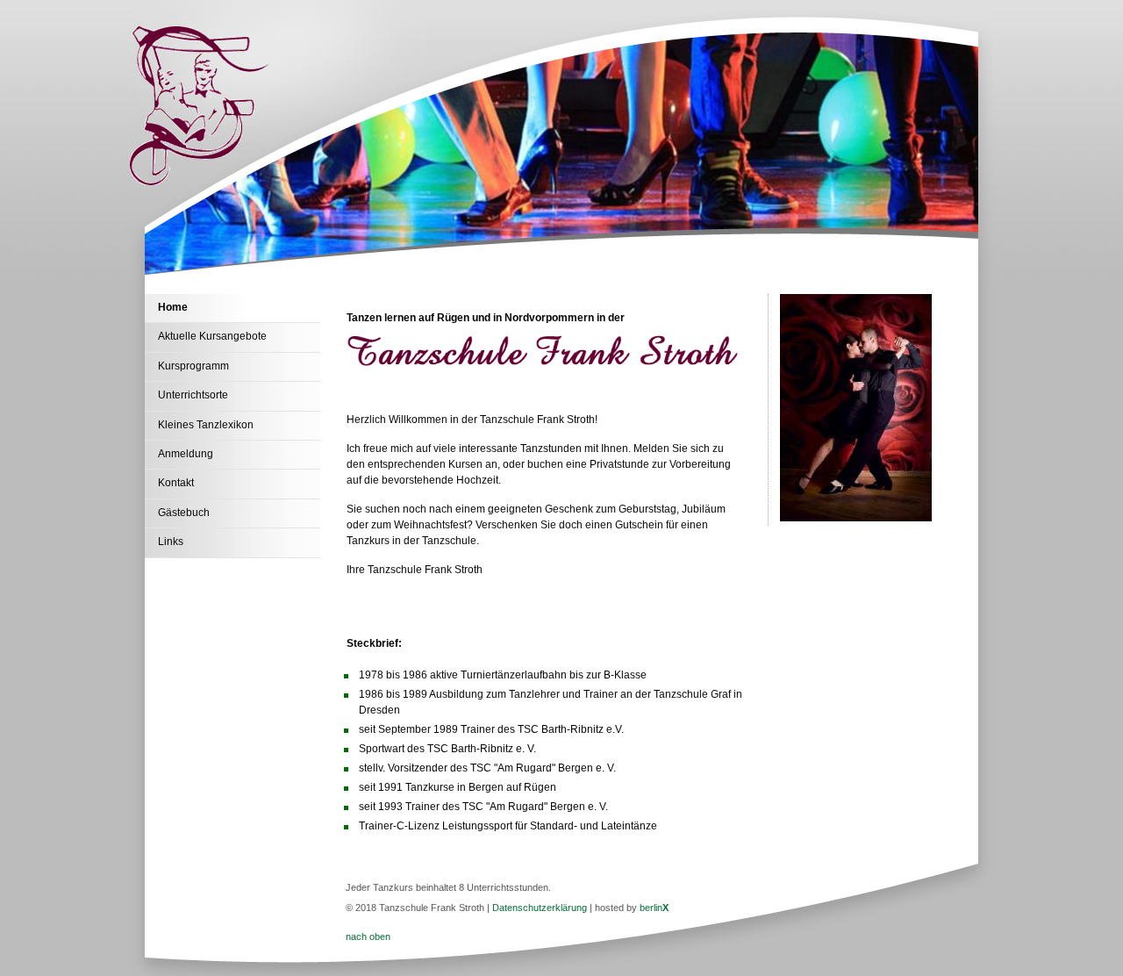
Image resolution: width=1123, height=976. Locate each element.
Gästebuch (184, 512)
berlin (654, 907)
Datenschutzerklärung (539, 907)
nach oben (368, 936)
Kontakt (176, 483)
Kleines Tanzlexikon (206, 425)
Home (173, 307)
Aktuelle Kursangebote (212, 336)
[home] (200, 182)
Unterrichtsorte (193, 395)
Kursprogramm (193, 366)
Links (170, 541)
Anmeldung (185, 454)
